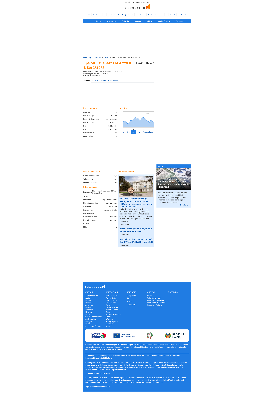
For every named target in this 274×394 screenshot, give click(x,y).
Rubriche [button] (125, 21)
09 (89, 14)
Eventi (149, 295)
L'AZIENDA (173, 292)
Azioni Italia (111, 298)
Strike (85, 196)
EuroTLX (109, 324)
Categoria (87, 206)
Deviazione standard (91, 176)
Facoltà (86, 223)
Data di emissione (90, 217)
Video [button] (149, 21)
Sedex (106, 58)
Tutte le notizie (91, 295)
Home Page (87, 58)
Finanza (88, 312)
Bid (84, 126)
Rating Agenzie (112, 321)
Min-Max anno (88, 122)
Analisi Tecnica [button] (164, 21)
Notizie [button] (98, 21)
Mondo (88, 302)
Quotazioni (97, 58)
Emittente (87, 199)
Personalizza (148, 132)
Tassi (108, 312)
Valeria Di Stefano (104, 358)
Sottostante (87, 192)
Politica (88, 314)
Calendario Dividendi (155, 300)
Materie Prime (112, 310)
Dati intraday (113, 81)
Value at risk (88, 179)
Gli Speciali (131, 295)
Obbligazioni (111, 302)
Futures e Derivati (113, 314)
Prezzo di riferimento (91, 119)
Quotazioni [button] (111, 21)
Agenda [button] (138, 21)
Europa (88, 300)
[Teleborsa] (137, 8)
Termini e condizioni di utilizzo (97, 374)
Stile (85, 227)
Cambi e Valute (112, 307)
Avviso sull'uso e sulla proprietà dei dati (109, 369)
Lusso (87, 324)
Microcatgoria (88, 213)
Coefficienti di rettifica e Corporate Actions (156, 303)
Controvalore (88, 136)
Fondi (108, 305)
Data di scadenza (89, 220)
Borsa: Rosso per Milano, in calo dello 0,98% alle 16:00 (135, 230)
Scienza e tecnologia (93, 317)
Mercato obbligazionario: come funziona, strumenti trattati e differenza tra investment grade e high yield (173, 183)
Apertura (86, 112)
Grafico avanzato (99, 81)
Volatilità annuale (90, 182)
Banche (88, 307)
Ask (84, 129)
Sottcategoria (88, 210)
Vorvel (108, 326)
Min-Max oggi (88, 115)
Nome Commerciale (90, 203)
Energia (88, 321)
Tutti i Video (132, 305)
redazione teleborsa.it (161, 355)
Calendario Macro (154, 298)
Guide (160, 166)
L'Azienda (179, 21)
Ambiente (89, 305)
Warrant (109, 319)
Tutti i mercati (112, 295)
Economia (89, 310)
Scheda (87, 81)
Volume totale (88, 133)
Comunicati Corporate (94, 326)
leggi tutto (184, 205)
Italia (87, 298)
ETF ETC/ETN (111, 300)
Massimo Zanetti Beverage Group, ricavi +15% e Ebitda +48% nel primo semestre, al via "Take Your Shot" (135, 202)
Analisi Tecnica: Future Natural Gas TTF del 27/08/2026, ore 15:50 (136, 240)
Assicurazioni (90, 319)
